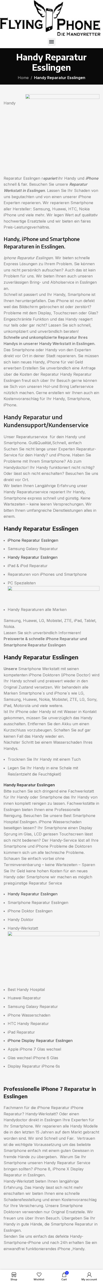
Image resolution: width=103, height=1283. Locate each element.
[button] (52, 42)
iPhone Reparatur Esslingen (33, 540)
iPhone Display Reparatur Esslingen (40, 1040)
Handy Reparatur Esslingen (32, 557)
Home (23, 77)
